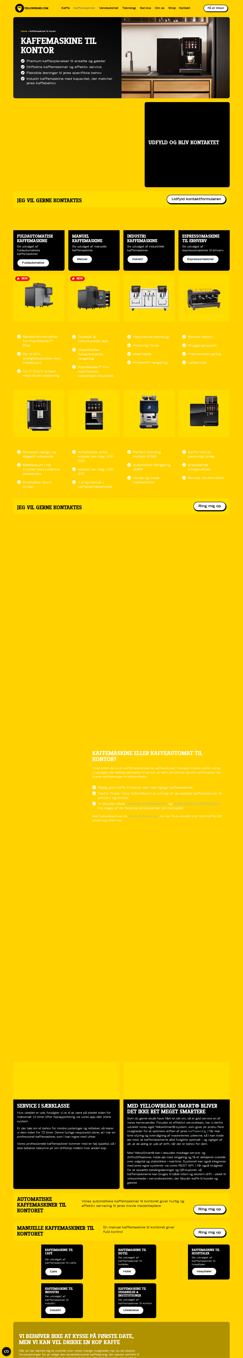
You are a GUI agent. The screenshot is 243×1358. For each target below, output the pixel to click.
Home (24, 31)
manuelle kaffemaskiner (147, 803)
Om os (159, 8)
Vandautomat (108, 8)
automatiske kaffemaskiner (197, 803)
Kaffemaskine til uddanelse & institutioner (132, 1292)
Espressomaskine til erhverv (200, 238)
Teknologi (129, 8)
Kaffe (65, 8)
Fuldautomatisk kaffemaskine (35, 238)
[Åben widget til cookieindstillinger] (6, 1351)
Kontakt (184, 8)
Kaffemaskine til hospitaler (206, 1251)
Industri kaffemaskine (142, 238)
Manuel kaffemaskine (87, 238)
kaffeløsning (197, 1131)
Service (145, 8)
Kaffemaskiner (84, 8)
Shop (172, 8)
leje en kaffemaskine (143, 816)
